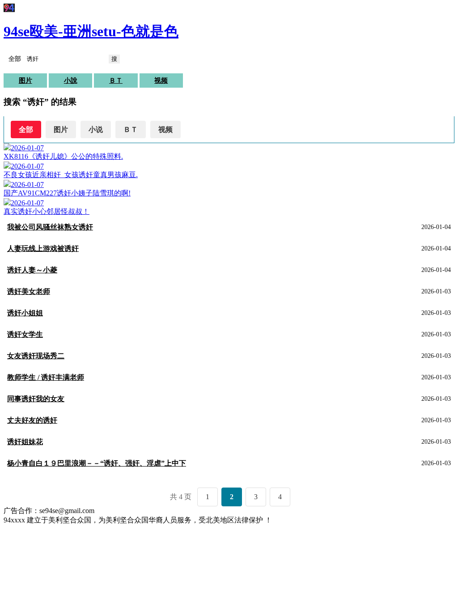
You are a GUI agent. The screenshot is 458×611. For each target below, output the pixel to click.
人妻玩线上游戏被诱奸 (43, 248)
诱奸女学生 (25, 334)
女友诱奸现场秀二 (35, 356)
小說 (70, 80)
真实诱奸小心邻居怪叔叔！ (46, 211)
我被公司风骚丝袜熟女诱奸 (50, 227)
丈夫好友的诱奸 (32, 420)
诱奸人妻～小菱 (32, 270)
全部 (26, 129)
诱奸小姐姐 (25, 313)
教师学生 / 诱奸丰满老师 (45, 377)
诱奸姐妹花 (25, 442)
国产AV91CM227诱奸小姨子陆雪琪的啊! (67, 193)
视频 (161, 80)
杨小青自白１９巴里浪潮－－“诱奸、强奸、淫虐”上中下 (96, 463)
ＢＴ (116, 80)
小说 (96, 129)
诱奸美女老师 (28, 291)
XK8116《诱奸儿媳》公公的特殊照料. (63, 156)
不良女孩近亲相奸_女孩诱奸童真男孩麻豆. (71, 174)
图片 (25, 80)
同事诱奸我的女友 (35, 399)
